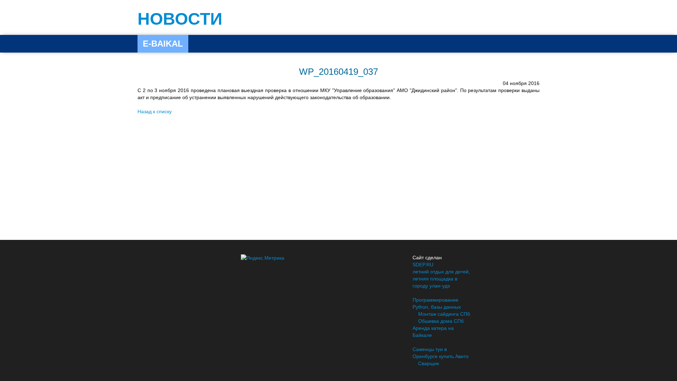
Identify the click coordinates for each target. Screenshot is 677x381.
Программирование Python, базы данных (437, 303)
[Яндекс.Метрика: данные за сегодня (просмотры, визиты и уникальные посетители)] (262, 257)
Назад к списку (155, 111)
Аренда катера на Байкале (433, 331)
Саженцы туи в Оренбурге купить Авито (441, 352)
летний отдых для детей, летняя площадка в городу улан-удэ (441, 279)
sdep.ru (423, 264)
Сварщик (428, 363)
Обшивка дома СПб (441, 321)
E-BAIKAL (163, 43)
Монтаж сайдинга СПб (444, 314)
